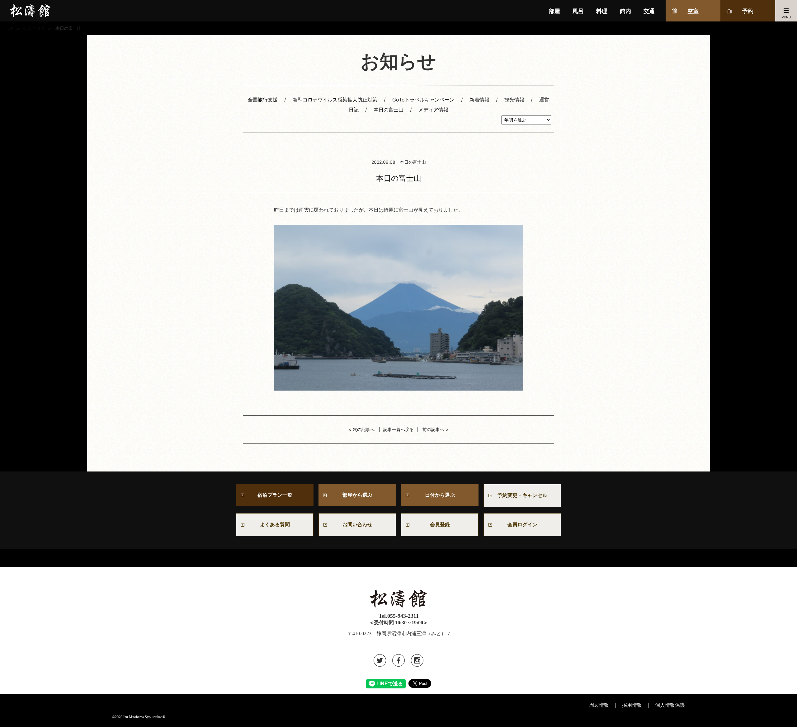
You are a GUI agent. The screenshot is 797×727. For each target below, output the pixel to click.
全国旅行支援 (263, 99)
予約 (747, 11)
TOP (9, 28)
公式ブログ (34, 28)
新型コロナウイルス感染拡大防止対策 (335, 99)
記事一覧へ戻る (398, 429)
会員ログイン (522, 524)
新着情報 (479, 99)
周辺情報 (599, 705)
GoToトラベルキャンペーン (423, 99)
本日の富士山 (388, 109)
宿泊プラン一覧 (274, 495)
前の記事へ (433, 429)
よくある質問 (275, 524)
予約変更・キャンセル (522, 495)
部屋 (554, 11)
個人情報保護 (670, 705)
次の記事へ (364, 429)
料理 (601, 11)
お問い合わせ (359, 524)
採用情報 (632, 705)
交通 (649, 11)
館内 (625, 11)
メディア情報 (433, 109)
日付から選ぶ (440, 495)
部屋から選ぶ (357, 495)
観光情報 (514, 99)
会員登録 (440, 524)
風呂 (578, 11)
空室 (693, 11)
